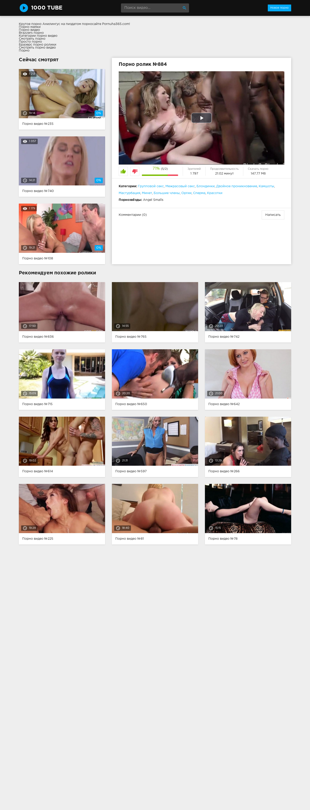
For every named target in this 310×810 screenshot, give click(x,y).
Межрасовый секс (180, 186)
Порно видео (29, 30)
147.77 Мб (258, 173)
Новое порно (279, 8)
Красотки (214, 193)
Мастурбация (129, 193)
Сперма (199, 193)
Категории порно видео (38, 35)
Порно (24, 50)
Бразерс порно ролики (37, 44)
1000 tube (46, 7)
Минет (147, 193)
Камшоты (266, 186)
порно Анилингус (45, 24)
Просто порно (30, 41)
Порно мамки (30, 27)
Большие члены (167, 193)
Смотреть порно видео (37, 47)
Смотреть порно (32, 38)
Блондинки (206, 186)
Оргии (186, 193)
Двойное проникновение (236, 186)
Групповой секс (151, 186)
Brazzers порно (31, 33)
